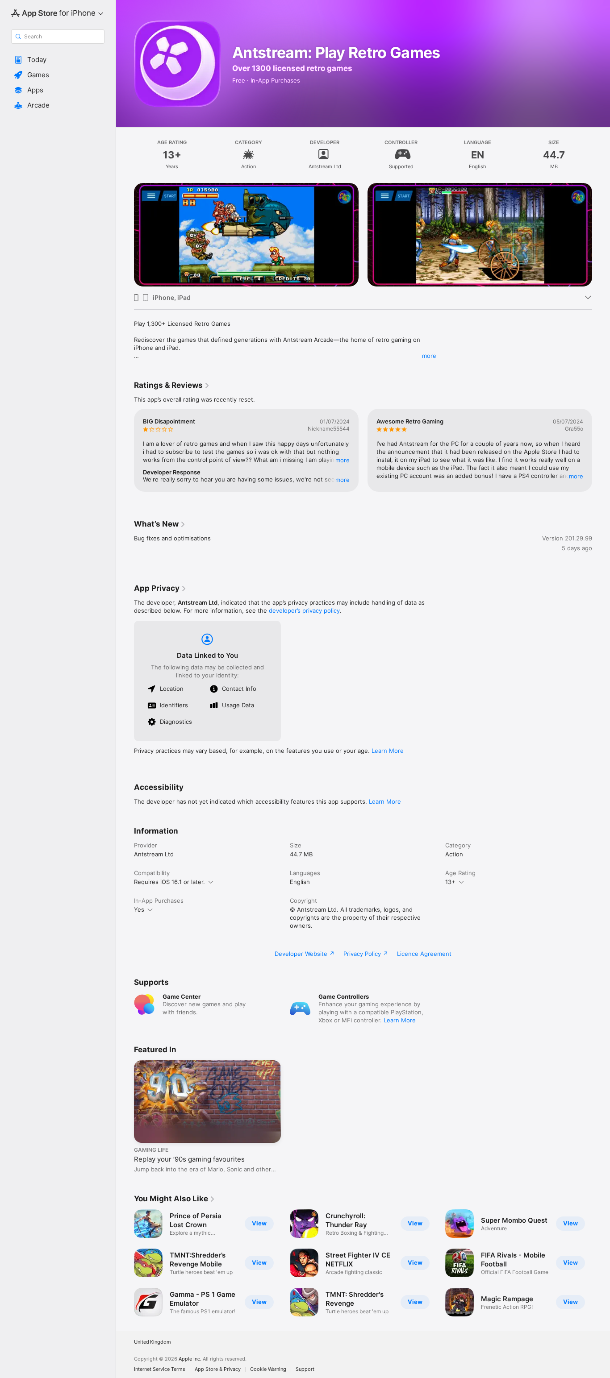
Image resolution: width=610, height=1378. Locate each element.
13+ (450, 881)
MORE (342, 460)
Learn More (388, 750)
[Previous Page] (125, 233)
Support (305, 1369)
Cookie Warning (268, 1369)
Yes (139, 909)
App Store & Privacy (218, 1369)
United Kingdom (152, 1342)
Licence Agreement (424, 953)
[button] (58, 59)
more (429, 355)
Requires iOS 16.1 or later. (169, 881)
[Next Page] (601, 233)
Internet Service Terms (159, 1369)
